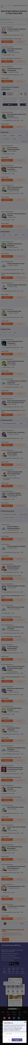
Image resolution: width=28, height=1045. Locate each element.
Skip (9, 1040)
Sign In (17, 1040)
